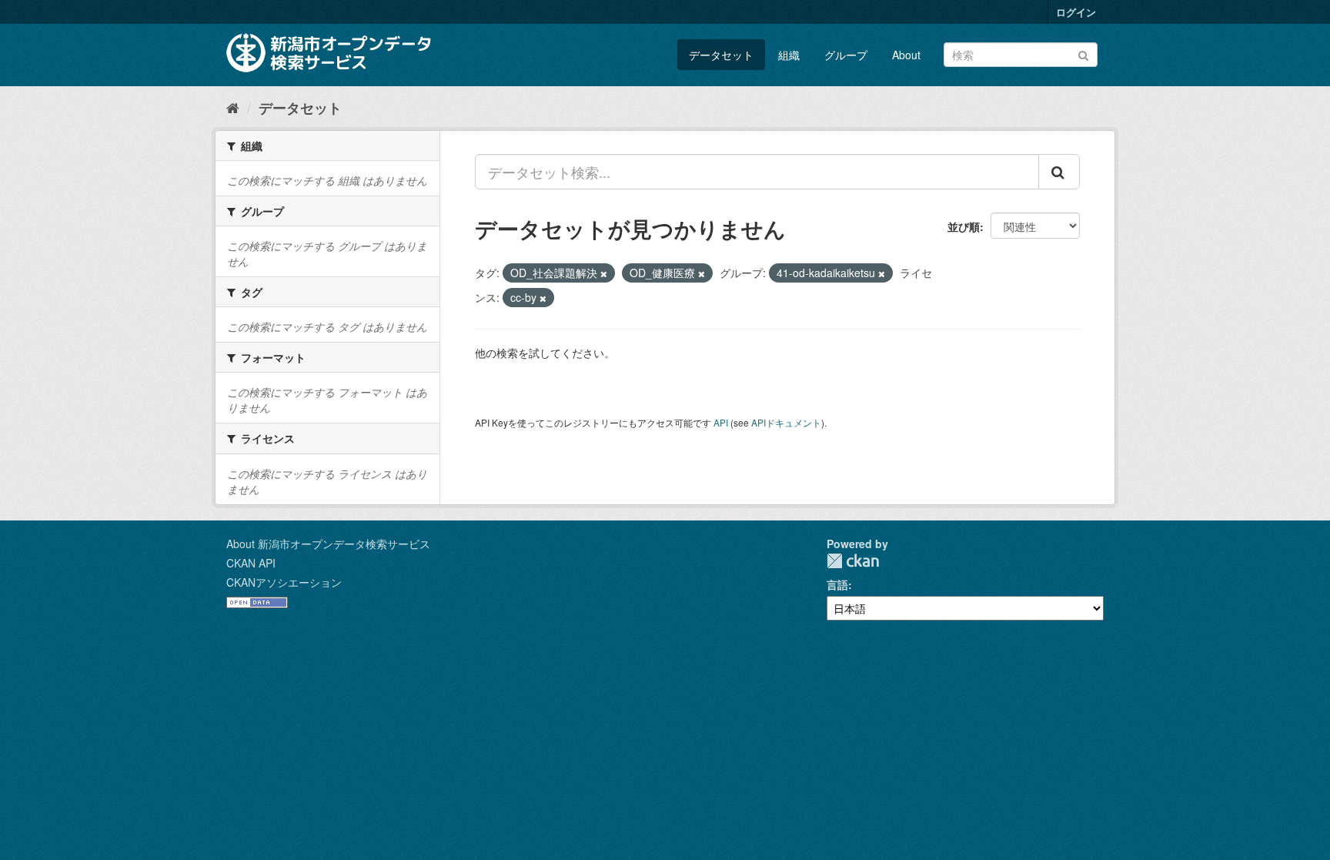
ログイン (1076, 12)
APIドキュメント (786, 422)
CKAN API (251, 563)
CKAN (853, 561)
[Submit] (1083, 53)
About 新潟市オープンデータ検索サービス (328, 543)
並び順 (963, 226)
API (720, 422)
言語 (837, 584)
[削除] (603, 273)
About (906, 54)
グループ (845, 54)
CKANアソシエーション (284, 582)
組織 (789, 54)
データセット (721, 54)
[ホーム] (232, 107)
